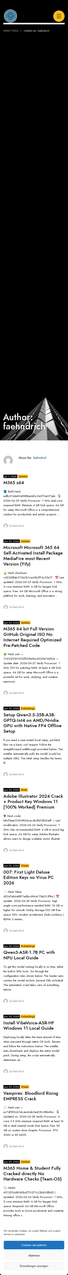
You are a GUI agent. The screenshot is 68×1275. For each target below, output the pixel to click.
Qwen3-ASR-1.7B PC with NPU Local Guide (29, 955)
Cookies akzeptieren (34, 1245)
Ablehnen (34, 1255)
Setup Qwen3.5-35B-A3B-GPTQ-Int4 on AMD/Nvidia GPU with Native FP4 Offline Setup (32, 722)
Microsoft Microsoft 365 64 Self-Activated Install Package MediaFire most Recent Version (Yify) (33, 555)
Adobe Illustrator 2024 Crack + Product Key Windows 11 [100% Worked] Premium (33, 801)
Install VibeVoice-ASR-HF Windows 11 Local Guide (28, 1025)
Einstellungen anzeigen (34, 1266)
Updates (23, 476)
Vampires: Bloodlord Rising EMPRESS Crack (30, 1096)
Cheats (24, 865)
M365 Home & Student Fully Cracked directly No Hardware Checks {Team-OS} (32, 1173)
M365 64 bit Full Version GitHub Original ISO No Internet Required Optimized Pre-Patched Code (32, 636)
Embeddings (28, 708)
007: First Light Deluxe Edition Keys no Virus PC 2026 (28, 877)
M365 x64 (13, 482)
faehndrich (39, 458)
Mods (24, 790)
